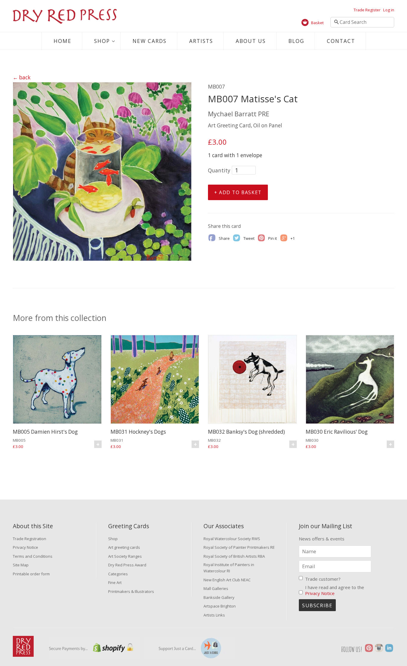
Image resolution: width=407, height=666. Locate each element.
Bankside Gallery (219, 597)
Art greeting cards (124, 547)
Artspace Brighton (220, 606)
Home (63, 41)
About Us (251, 41)
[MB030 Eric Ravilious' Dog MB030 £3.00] (350, 380)
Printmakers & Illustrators (131, 591)
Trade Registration (29, 538)
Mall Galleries (216, 588)
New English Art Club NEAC (227, 579)
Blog (296, 41)
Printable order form (31, 574)
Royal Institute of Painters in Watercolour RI (229, 568)
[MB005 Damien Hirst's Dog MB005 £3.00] (57, 380)
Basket (317, 22)
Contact (341, 41)
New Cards (150, 41)
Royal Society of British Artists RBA (234, 556)
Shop (102, 41)
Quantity (219, 170)
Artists (201, 41)
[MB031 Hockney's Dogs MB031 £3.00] (155, 380)
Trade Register (367, 10)
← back (21, 77)
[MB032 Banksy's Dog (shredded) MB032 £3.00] (252, 380)
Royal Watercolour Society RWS (232, 538)
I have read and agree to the (334, 590)
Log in (388, 10)
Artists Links (214, 615)
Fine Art (115, 582)
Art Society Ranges (125, 556)
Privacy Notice (25, 547)
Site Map (21, 565)
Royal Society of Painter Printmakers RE (239, 547)
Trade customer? (323, 579)
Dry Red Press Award (127, 565)
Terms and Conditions (32, 556)
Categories (118, 574)
